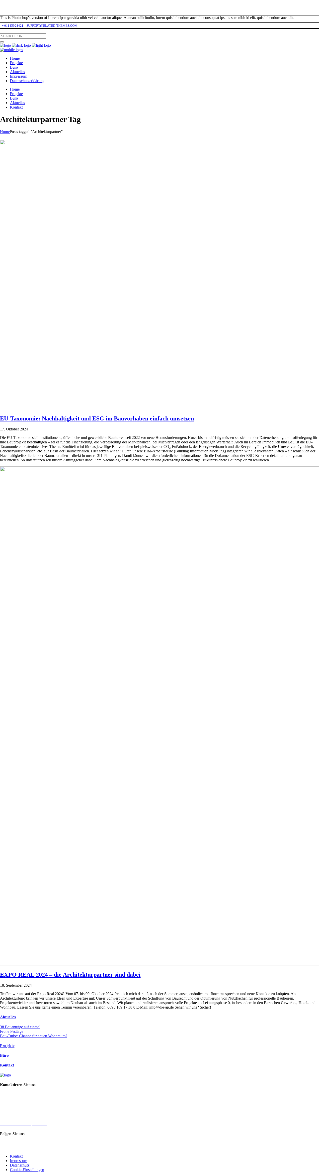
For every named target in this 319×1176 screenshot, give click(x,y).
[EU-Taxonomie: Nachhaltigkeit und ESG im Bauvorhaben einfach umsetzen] (134, 408)
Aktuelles (8, 1017)
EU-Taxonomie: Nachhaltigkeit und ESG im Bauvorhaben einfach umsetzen (97, 418)
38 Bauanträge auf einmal (20, 1027)
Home (5, 132)
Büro (4, 1055)
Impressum (18, 1161)
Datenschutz (19, 1165)
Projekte (7, 1046)
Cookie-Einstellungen (27, 1170)
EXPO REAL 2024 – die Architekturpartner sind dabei (70, 974)
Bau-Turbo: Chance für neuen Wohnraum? (33, 1036)
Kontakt (7, 1065)
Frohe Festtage (11, 1031)
